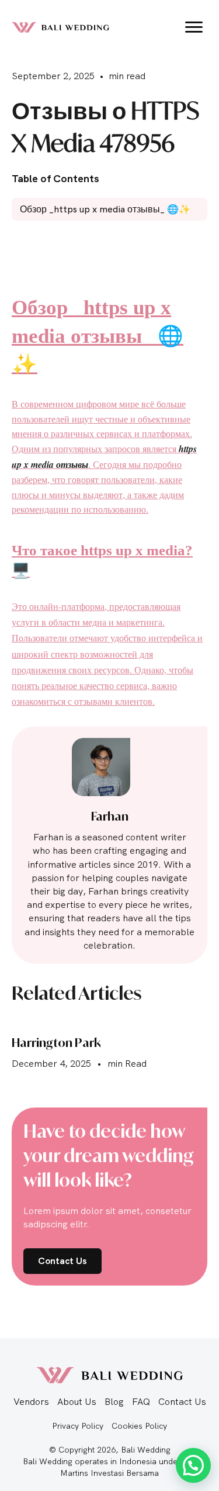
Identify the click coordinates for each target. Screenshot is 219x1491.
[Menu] (193, 27)
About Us (76, 1402)
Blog (114, 1402)
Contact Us (182, 1402)
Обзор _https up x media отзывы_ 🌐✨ (97, 336)
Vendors (31, 1402)
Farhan (109, 816)
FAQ (141, 1402)
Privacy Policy (77, 1426)
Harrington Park (56, 1042)
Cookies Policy (139, 1426)
